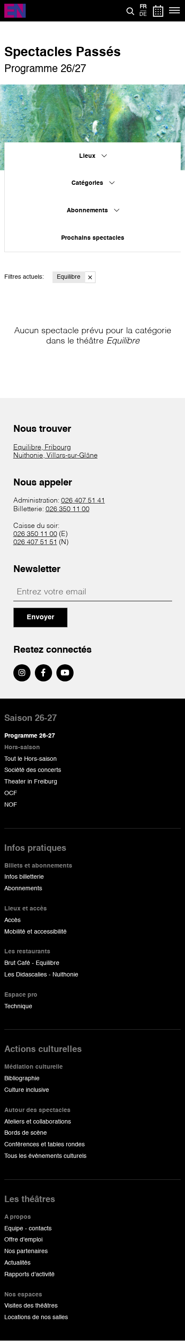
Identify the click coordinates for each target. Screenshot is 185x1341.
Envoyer (40, 617)
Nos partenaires (26, 1251)
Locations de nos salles (36, 1317)
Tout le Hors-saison (30, 759)
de (143, 14)
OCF (10, 793)
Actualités (17, 1263)
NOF (10, 805)
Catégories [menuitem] (88, 183)
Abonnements (23, 889)
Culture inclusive (26, 1090)
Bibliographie (22, 1079)
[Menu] (175, 10)
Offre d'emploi (23, 1240)
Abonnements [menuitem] (88, 211)
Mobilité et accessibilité (35, 932)
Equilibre (68, 277)
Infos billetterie (24, 877)
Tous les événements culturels (45, 1156)
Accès (12, 920)
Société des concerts (32, 770)
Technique (18, 1006)
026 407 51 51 (35, 542)
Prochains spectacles (92, 238)
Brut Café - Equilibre (31, 963)
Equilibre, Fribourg (42, 447)
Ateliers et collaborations (37, 1122)
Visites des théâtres (31, 1306)
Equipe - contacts (28, 1229)
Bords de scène (25, 1133)
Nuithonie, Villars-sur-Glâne (55, 455)
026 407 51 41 (83, 500)
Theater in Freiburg (30, 782)
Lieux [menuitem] (88, 156)
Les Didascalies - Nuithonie (41, 975)
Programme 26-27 (29, 736)
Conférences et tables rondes (44, 1145)
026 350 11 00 (67, 509)
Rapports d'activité (29, 1275)
